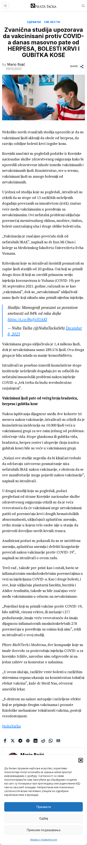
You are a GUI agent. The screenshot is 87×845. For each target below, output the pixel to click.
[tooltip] (5, 741)
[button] (81, 760)
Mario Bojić (16, 64)
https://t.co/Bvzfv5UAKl (27, 319)
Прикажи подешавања (43, 830)
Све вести (52, 22)
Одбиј (43, 818)
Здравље (34, 22)
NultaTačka (11, 726)
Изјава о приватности (43, 839)
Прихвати (43, 807)
